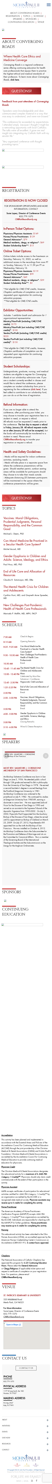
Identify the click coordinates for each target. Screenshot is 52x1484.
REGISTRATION (13, 16)
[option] (26, 755)
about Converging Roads (24, 13)
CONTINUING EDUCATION (21, 22)
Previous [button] (6, 756)
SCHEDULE (39, 16)
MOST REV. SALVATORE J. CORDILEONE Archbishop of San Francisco (20, 755)
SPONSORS (31, 19)
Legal (26, 1481)
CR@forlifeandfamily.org (11, 1277)
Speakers (17, 19)
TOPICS (26, 16)
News (18, 1481)
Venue (41, 22)
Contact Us (26, 1368)
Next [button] (46, 756)
